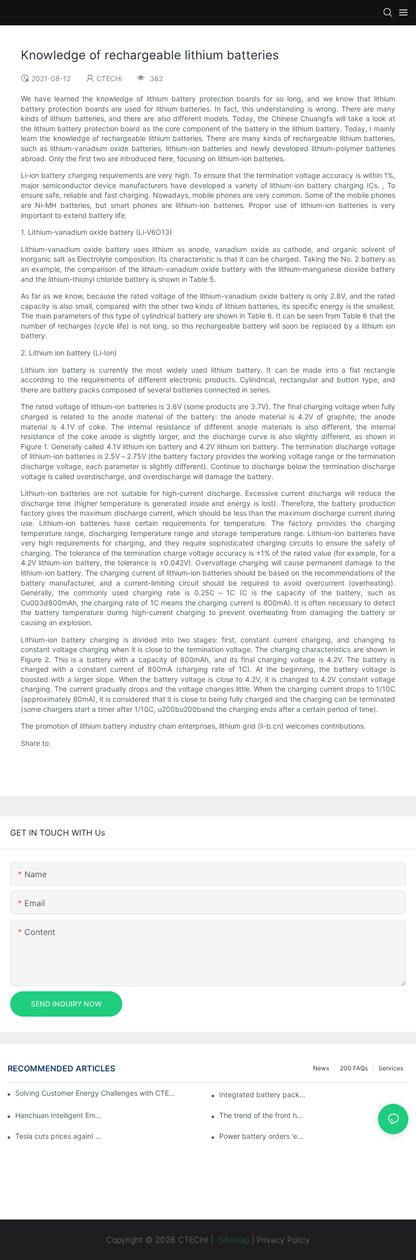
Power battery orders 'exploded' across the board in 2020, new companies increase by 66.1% (263, 1136)
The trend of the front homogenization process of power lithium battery (263, 1115)
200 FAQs (354, 1068)
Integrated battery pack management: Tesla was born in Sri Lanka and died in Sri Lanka (263, 1094)
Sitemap (232, 1240)
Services (390, 1068)
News (321, 1068)
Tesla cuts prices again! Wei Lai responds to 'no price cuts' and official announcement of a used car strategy (59, 1136)
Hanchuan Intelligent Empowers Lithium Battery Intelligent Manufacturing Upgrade (59, 1115)
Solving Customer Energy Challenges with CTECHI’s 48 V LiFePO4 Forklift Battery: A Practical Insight (96, 1093)
